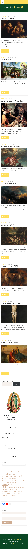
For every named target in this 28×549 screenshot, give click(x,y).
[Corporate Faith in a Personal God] (14, 115)
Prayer (13, 489)
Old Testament (10, 487)
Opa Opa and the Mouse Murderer (10, 448)
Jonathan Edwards (17, 480)
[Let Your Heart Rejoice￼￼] (14, 194)
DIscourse (5, 476)
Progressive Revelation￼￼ (10, 146)
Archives (4, 462)
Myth (20, 485)
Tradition (4, 495)
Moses (5, 485)
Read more (5, 51)
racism (11, 491)
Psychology (5, 491)
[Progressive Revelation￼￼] (14, 157)
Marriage (13, 482)
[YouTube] (7, 504)
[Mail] (10, 504)
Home (8, 480)
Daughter (15, 474)
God (3, 478)
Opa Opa (21, 487)
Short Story (5, 493)
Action (3, 471)
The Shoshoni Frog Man (8, 433)
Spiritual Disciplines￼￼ (9, 266)
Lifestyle (3, 482)
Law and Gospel (6, 59)
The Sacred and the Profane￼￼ (12, 303)
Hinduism (4, 480)
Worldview (14, 495)
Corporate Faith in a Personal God (12, 101)
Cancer (6, 471)
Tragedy (9, 495)
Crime (11, 474)
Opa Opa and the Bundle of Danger (10, 445)
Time (18, 493)
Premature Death (19, 489)
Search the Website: (7, 381)
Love (7, 482)
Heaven (14, 478)
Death (20, 474)
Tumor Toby (5, 441)
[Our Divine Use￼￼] (14, 236)
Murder (10, 485)
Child (10, 472)
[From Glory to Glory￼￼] (14, 353)
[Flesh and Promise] (14, 29)
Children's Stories (17, 472)
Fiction (21, 476)
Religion (16, 491)
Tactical (14, 493)
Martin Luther (19, 482)
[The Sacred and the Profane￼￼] (14, 314)
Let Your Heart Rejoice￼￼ (10, 183)
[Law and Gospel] (14, 70)
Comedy (5, 474)
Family (11, 476)
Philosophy (6, 489)
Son (10, 493)
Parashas (3, 16)
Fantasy (15, 476)
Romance (21, 491)
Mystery (16, 485)
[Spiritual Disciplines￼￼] (14, 277)
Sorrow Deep (5, 437)
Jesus (11, 480)
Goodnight (8, 478)
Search (17, 384)
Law (23, 480)
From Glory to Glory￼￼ (9, 342)
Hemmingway (19, 478)
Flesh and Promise (7, 18)
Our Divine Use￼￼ (8, 225)
